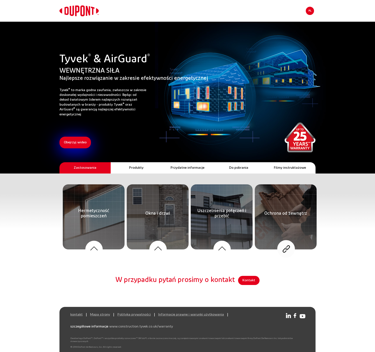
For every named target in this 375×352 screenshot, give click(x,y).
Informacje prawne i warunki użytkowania (191, 314)
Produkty (136, 168)
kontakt (76, 314)
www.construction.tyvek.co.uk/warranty (141, 326)
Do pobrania (238, 168)
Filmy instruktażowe (290, 168)
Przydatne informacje (187, 168)
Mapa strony (100, 314)
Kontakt (248, 280)
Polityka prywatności (134, 314)
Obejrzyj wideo (75, 142)
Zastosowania (85, 168)
